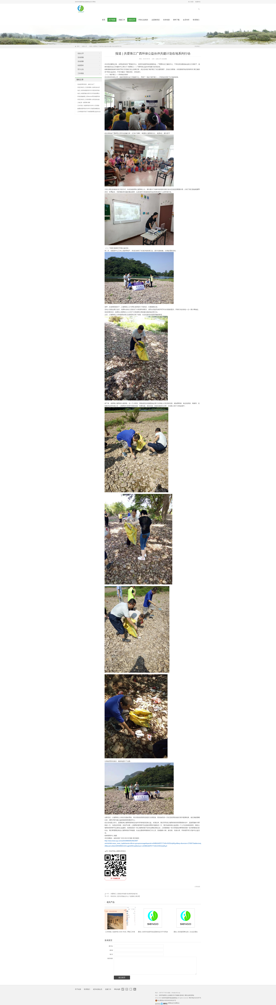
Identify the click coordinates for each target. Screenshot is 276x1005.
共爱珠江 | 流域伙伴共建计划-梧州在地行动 (124, 894)
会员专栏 (186, 20)
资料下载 (176, 20)
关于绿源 (112, 20)
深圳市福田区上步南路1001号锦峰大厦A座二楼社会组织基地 (176, 995)
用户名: (111, 946)
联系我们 (196, 20)
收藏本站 (197, 1)
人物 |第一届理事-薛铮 (83, 102)
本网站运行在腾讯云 (174, 1003)
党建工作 (122, 20)
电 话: (111, 954)
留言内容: (110, 958)
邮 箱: (111, 950)
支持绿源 (166, 20)
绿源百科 (81, 65)
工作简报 (81, 73)
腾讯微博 (126, 989)
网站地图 (117, 989)
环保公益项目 (143, 20)
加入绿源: (191, 1)
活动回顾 (164, 59)
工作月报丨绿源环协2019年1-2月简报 (88, 105)
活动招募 (81, 61)
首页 (103, 20)
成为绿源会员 (97, 989)
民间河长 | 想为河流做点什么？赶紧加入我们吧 (125, 896)
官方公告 (81, 69)
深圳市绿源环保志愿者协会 (169, 998)
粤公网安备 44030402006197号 (166, 1000)
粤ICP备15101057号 (195, 998)
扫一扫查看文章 (115, 878)
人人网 (134, 989)
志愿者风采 (156, 20)
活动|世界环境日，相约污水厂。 (86, 84)
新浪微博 (123, 989)
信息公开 (132, 20)
